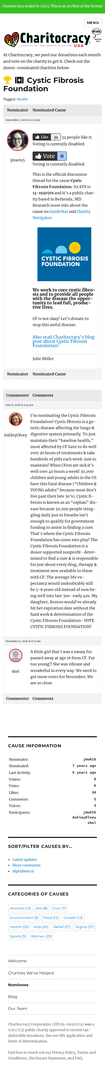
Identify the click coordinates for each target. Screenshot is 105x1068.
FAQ (78, 1058)
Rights (85, 927)
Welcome (17, 960)
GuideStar (59, 211)
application (75, 1035)
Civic (59, 908)
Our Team (17, 1008)
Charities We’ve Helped (31, 973)
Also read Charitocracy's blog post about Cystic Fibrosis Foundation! (63, 341)
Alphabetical (23, 871)
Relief (62, 927)
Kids (41, 927)
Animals (20, 908)
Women (41, 936)
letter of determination (27, 1041)
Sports (18, 936)
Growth (73, 917)
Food (50, 917)
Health (22, 99)
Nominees (18, 984)
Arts (41, 908)
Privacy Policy (63, 1052)
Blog (12, 996)
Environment (24, 917)
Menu (93, 22)
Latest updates (24, 859)
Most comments (26, 865)
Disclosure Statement (47, 1058)
